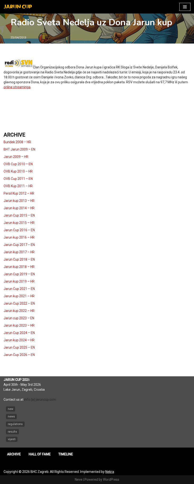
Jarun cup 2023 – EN (19, 318)
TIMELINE (65, 454)
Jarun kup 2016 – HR (19, 237)
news (11, 416)
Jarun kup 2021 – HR (19, 296)
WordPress (111, 479)
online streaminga (17, 87)
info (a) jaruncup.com (40, 399)
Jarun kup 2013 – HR (19, 201)
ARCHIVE (14, 454)
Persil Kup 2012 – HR (19, 193)
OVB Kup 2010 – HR (18, 171)
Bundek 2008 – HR (17, 142)
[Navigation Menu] (184, 7)
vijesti (12, 439)
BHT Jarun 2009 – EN (19, 149)
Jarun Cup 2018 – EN (19, 259)
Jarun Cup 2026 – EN (19, 355)
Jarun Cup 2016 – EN (19, 230)
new (10, 409)
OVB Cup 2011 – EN (18, 179)
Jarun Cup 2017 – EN (19, 245)
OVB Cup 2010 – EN (18, 164)
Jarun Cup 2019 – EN (19, 274)
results (12, 431)
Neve (78, 479)
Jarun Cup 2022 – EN (19, 303)
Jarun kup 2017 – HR (19, 252)
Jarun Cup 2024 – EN (19, 333)
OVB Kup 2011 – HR (18, 186)
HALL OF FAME (40, 454)
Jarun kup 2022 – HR (19, 311)
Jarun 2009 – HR (16, 157)
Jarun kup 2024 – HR (19, 340)
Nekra (109, 472)
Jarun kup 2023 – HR (19, 325)
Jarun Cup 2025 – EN (19, 347)
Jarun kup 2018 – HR (19, 267)
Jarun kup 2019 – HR (19, 281)
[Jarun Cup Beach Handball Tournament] (18, 6)
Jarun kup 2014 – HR (19, 208)
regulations (15, 424)
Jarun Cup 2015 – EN (19, 215)
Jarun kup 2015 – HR (19, 223)
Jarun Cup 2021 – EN (19, 289)
